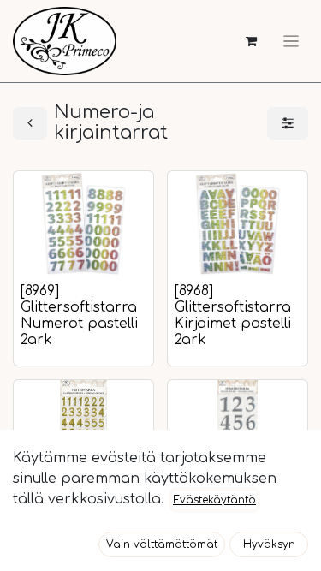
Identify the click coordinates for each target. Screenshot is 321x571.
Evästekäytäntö (214, 500)
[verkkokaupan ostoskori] (251, 41)
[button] (161, 544)
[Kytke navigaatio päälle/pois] (291, 41)
